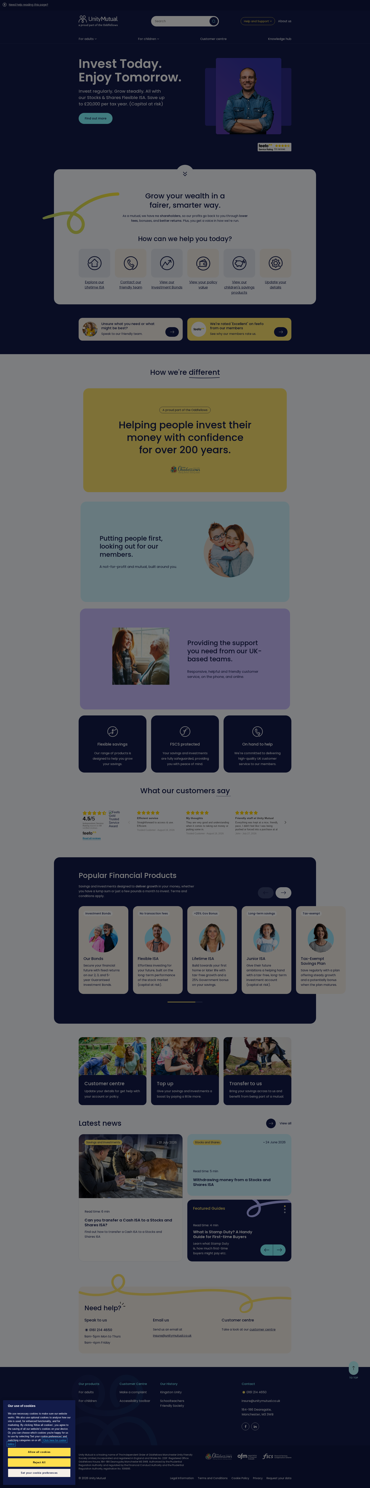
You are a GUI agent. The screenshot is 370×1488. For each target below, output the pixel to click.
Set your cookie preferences (39, 1472)
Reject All (39, 1462)
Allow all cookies (39, 1452)
